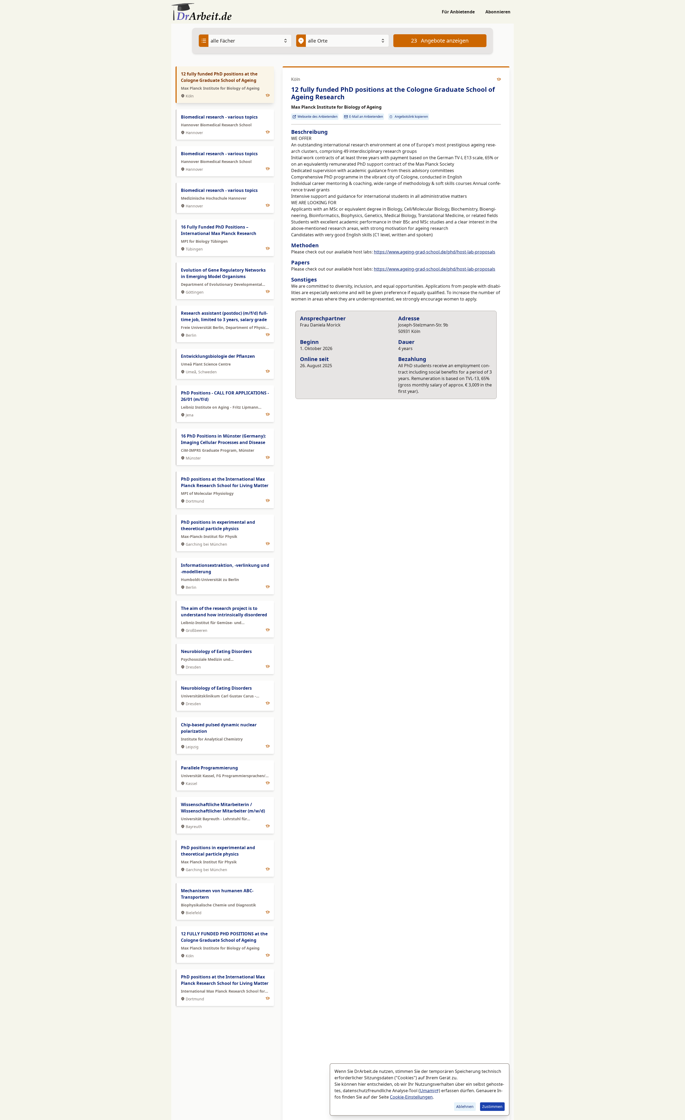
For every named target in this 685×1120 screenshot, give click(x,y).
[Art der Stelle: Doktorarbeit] (499, 79)
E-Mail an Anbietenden (366, 116)
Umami (427, 1091)
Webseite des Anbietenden (317, 116)
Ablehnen (465, 1106)
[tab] (225, 84)
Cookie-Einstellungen (411, 1097)
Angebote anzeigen (440, 40)
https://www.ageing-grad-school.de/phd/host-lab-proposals (434, 252)
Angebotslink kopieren (411, 116)
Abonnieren (498, 12)
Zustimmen (492, 1106)
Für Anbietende (458, 12)
